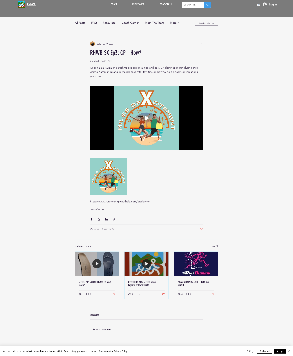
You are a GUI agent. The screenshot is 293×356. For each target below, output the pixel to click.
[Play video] (146, 118)
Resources (109, 22)
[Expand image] (108, 176)
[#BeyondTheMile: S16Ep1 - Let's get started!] (196, 264)
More (173, 22)
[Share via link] (113, 219)
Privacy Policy (120, 351)
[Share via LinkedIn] (106, 219)
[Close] (289, 351)
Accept (280, 351)
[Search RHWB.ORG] (207, 5)
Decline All (264, 351)
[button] (138, 4)
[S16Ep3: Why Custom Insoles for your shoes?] (97, 264)
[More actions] (201, 44)
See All (215, 245)
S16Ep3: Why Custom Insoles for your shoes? (95, 283)
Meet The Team (154, 22)
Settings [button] (250, 351)
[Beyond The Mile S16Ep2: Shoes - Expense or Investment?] (147, 264)
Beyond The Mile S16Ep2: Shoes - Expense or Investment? (142, 283)
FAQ (94, 22)
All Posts (80, 22)
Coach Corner (130, 22)
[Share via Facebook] (91, 219)
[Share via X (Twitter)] (99, 219)
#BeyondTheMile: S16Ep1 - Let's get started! (193, 283)
